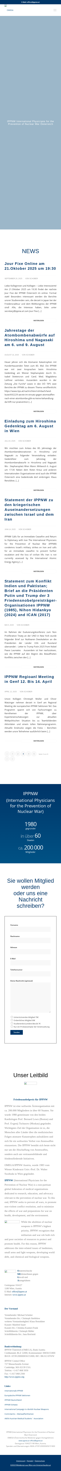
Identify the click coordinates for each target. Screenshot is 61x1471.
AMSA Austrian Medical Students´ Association (24, 1418)
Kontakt (30, 1461)
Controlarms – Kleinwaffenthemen (19, 1414)
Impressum (20, 1461)
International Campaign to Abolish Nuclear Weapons (27, 1409)
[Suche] (48, 10)
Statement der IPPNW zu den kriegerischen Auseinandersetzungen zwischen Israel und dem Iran (29, 509)
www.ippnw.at (19, 1294)
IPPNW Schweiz (11, 1404)
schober (33, 279)
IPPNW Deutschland (13, 1400)
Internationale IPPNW (14, 1390)
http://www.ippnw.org (14, 1377)
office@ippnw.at (33, 2)
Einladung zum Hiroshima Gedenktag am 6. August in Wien (30, 426)
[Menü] (54, 10)
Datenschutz (40, 1461)
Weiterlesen (38, 320)
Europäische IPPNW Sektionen (17, 1395)
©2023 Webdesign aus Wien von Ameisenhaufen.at (30, 1465)
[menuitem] (48, 10)
